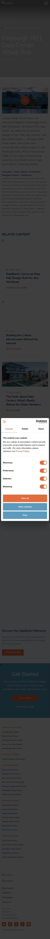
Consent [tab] (9, 429)
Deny (25, 515)
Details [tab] (25, 429)
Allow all (25, 498)
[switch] (43, 471)
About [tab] (41, 429)
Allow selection (25, 507)
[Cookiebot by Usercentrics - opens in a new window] (36, 421)
